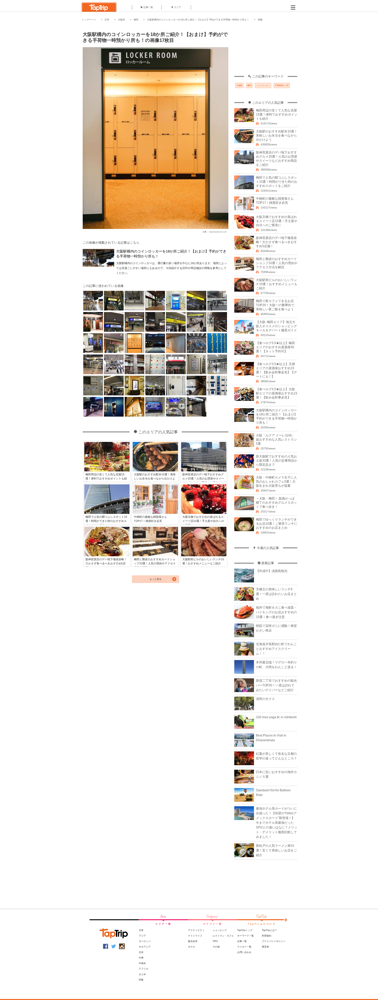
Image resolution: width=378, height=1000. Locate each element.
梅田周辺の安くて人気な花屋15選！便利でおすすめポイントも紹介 (276, 114)
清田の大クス (265, 699)
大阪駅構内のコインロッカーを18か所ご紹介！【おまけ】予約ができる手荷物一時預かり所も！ (198, 19)
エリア (177, 7)
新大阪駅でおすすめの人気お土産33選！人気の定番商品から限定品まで (276, 460)
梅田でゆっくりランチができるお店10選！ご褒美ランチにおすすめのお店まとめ (276, 523)
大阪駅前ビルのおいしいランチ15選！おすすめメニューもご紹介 (276, 284)
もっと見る (155, 579)
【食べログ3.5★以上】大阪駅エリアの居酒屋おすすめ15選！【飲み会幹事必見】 (276, 393)
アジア (142, 935)
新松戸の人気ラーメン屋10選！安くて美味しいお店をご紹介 (276, 850)
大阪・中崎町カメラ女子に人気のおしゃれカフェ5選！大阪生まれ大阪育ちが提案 (276, 481)
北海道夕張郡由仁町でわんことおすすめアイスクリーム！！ (276, 648)
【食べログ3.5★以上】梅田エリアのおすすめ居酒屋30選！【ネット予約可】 (275, 347)
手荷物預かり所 (282, 85)
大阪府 (121, 19)
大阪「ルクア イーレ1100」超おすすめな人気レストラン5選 (276, 439)
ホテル (191, 946)
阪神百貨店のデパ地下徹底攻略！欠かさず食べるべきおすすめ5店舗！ (276, 242)
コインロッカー (263, 85)
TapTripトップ (244, 930)
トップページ (89, 19)
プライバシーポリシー (273, 941)
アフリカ (143, 968)
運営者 (265, 946)
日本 (107, 19)
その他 (216, 946)
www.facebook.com (217, 232)
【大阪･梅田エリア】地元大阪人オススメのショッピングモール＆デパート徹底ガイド (276, 326)
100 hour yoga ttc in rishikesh (276, 717)
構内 (249, 85)
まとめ (142, 974)
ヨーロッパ (145, 941)
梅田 (136, 19)
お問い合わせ (244, 952)
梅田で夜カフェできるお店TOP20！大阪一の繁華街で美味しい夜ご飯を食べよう (275, 305)
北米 (141, 952)
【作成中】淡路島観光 (271, 571)
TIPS (215, 941)
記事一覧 (148, 7)
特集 (141, 979)
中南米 (142, 963)
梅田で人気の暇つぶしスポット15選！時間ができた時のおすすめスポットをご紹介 (276, 181)
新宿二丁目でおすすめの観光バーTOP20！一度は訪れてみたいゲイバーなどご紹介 (276, 685)
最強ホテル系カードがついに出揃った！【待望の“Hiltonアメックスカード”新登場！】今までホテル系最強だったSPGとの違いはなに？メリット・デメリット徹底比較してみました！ (276, 822)
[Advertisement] (265, 50)
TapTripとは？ (269, 930)
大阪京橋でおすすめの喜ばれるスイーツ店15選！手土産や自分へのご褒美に (276, 221)
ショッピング (220, 930)
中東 (141, 957)
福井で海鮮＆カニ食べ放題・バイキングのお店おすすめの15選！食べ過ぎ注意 (276, 612)
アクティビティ (196, 930)
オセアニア (145, 946)
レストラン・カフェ (223, 935)
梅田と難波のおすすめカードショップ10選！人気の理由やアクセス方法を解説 (276, 263)
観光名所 (192, 941)
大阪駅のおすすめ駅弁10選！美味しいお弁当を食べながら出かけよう (276, 135)
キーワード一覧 (245, 935)
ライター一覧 (244, 946)
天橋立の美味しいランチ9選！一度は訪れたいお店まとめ (276, 594)
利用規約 (266, 935)
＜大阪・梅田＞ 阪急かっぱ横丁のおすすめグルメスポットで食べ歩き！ (276, 502)
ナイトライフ (195, 935)
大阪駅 (239, 85)
